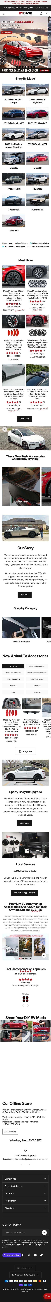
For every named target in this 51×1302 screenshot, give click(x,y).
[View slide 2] (24, 1164)
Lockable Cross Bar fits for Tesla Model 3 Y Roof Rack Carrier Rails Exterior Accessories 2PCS (37, 394)
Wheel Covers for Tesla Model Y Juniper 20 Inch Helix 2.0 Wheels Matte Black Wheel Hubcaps (37, 343)
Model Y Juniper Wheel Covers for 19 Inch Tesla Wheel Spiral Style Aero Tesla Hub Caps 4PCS (37, 294)
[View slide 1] (21, 1164)
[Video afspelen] (4, 431)
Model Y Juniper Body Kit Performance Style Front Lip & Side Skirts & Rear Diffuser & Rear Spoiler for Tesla (14, 394)
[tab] (13, 666)
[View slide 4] (29, 1164)
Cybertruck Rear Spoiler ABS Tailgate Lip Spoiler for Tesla (31, 722)
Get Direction (10, 1132)
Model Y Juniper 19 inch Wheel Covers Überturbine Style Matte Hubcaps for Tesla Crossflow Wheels (13, 295)
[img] (25, 971)
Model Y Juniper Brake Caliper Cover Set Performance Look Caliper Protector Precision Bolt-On (13, 345)
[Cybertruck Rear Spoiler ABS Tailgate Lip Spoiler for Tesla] (31, 707)
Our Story (25, 548)
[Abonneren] (44, 1232)
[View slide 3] (27, 1164)
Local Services (25, 864)
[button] (12, 304)
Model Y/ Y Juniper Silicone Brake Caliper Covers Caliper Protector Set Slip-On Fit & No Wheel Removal (11, 725)
